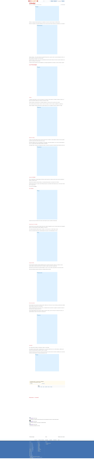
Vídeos (39, 450)
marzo (30, 454)
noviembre (30, 449)
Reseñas (39, 448)
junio (29, 452)
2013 (31, 445)
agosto (30, 451)
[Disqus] (47, 407)
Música (39, 447)
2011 (31, 447)
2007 (31, 458)
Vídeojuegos (39, 449)
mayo (30, 453)
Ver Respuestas (63, 4)
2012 (31, 446)
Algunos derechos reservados (36, 456)
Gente (38, 446)
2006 (31, 459)
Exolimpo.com (31, 457)
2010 (31, 448)
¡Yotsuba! (32, 3)
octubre (30, 450)
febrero (30, 455)
